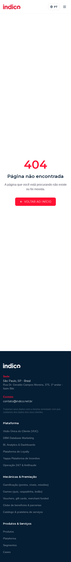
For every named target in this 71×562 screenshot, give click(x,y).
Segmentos (10, 545)
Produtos (8, 531)
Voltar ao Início (37, 201)
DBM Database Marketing (18, 437)
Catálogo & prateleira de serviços (23, 511)
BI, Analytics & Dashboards (19, 444)
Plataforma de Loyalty (16, 451)
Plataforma (9, 538)
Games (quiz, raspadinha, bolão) (22, 491)
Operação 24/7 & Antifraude (19, 465)
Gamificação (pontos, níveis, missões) (26, 484)
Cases (7, 552)
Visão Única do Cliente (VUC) (20, 431)
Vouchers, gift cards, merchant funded (26, 498)
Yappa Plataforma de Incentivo (21, 458)
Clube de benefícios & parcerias (22, 505)
